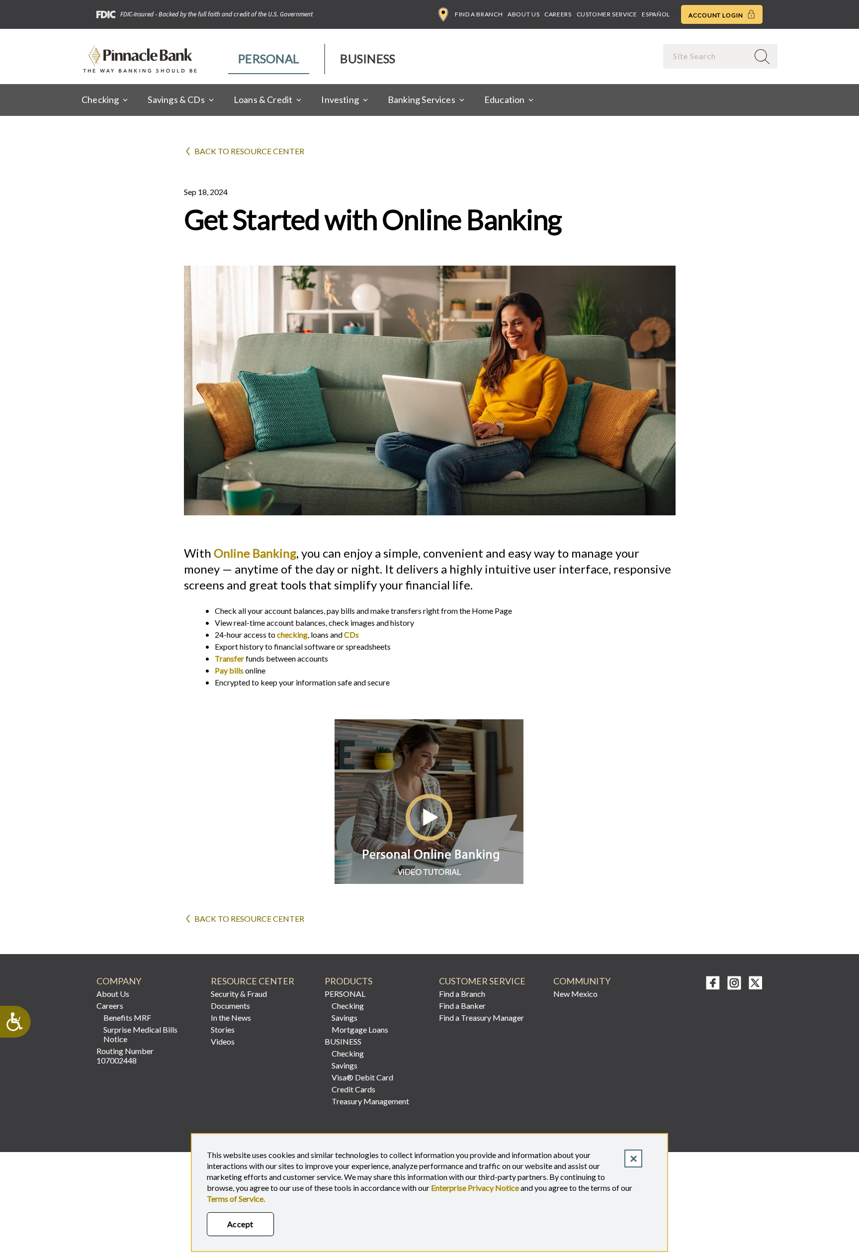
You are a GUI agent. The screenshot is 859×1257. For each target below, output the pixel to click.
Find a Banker (462, 1005)
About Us (523, 14)
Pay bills (229, 670)
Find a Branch (479, 14)
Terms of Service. (236, 1198)
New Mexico (575, 993)
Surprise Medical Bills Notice (140, 1034)
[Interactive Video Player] (430, 880)
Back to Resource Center (249, 151)
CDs (351, 634)
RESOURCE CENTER (252, 981)
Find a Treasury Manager (481, 1017)
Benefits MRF (127, 1017)
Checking (348, 1005)
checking (292, 634)
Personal (268, 58)
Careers (557, 14)
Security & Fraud (239, 993)
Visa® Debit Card (362, 1077)
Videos (223, 1041)
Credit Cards (353, 1089)
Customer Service (607, 14)
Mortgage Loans (360, 1029)
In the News (231, 1017)
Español (656, 14)
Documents (230, 1005)
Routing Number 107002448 (125, 1055)
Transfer (229, 658)
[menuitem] (269, 59)
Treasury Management (370, 1101)
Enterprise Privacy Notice (475, 1187)
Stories (223, 1029)
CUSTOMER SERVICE (482, 981)
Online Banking (253, 553)
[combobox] (707, 56)
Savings (344, 1017)
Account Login (716, 15)
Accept (240, 1224)
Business (367, 58)
